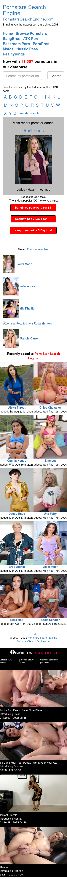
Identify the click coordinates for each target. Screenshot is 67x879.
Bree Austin (17, 567)
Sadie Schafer (50, 620)
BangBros (11, 38)
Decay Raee (17, 514)
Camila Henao (16, 461)
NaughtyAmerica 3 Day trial (33, 230)
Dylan (17, 714)
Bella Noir (16, 620)
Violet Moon (50, 567)
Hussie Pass (27, 48)
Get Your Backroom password (49, 661)
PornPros (41, 43)
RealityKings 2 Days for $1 (33, 219)
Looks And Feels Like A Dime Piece (21, 710)
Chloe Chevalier (50, 407)
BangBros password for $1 (33, 207)
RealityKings (14, 54)
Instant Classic (8, 815)
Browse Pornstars (31, 33)
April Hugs (33, 130)
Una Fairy (50, 514)
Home (8, 33)
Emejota (50, 461)
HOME (33, 634)
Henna (18, 818)
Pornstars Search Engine (24, 10)
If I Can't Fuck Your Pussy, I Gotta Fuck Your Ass (28, 762)
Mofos (8, 48)
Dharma (18, 766)
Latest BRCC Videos (6, 661)
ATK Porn (31, 38)
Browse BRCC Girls (27, 661)
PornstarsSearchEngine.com (28, 19)
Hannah (4, 867)
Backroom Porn (16, 43)
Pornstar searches (38, 249)
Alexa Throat (16, 407)
